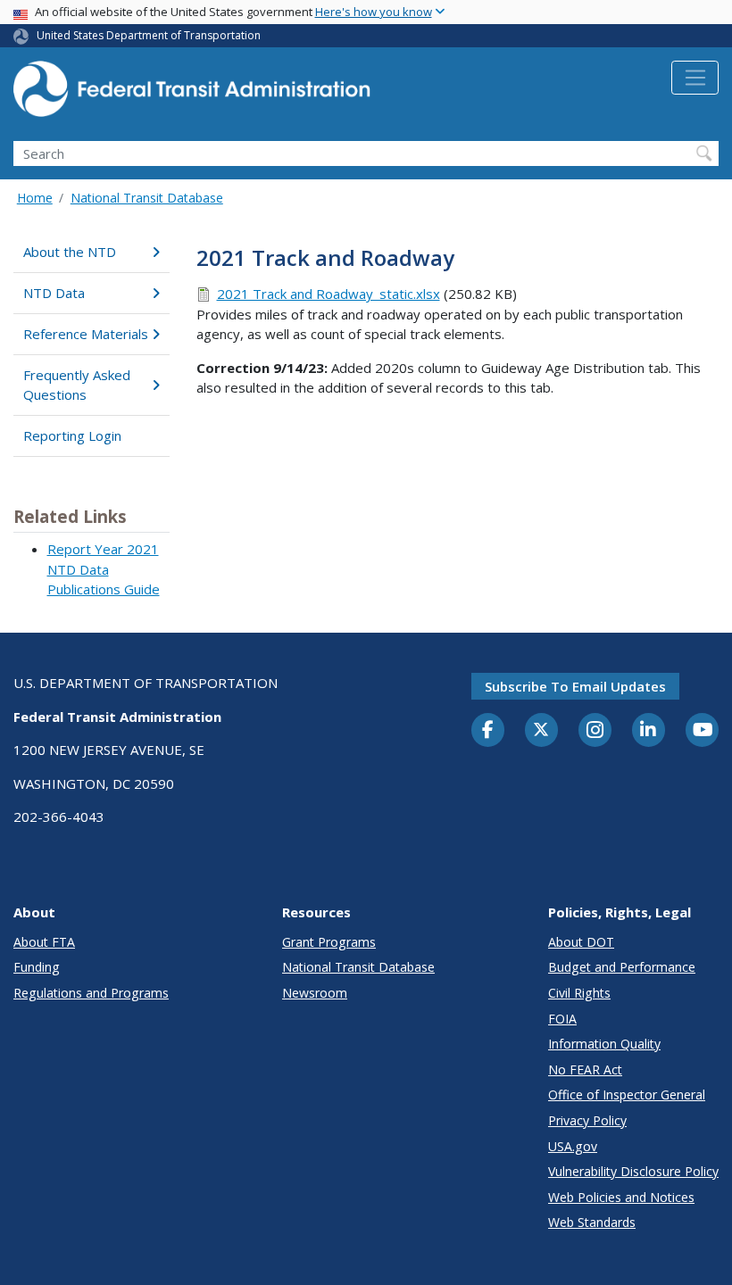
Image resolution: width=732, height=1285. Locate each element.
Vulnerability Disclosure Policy (633, 1171)
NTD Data (54, 293)
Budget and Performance (621, 966)
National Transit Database (147, 197)
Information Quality (604, 1043)
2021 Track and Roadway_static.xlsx (328, 294)
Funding (36, 966)
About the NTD (69, 252)
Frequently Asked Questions (76, 385)
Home (35, 197)
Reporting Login (72, 435)
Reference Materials (85, 334)
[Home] (191, 94)
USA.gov (572, 1146)
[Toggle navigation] (695, 78)
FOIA (562, 1018)
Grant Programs (329, 941)
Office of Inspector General (626, 1094)
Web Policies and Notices (621, 1197)
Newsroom (314, 992)
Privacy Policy (587, 1120)
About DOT (581, 941)
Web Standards (592, 1222)
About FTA (44, 941)
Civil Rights (579, 992)
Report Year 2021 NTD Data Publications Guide (103, 569)
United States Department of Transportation (149, 35)
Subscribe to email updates (575, 686)
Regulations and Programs (91, 992)
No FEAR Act (585, 1069)
